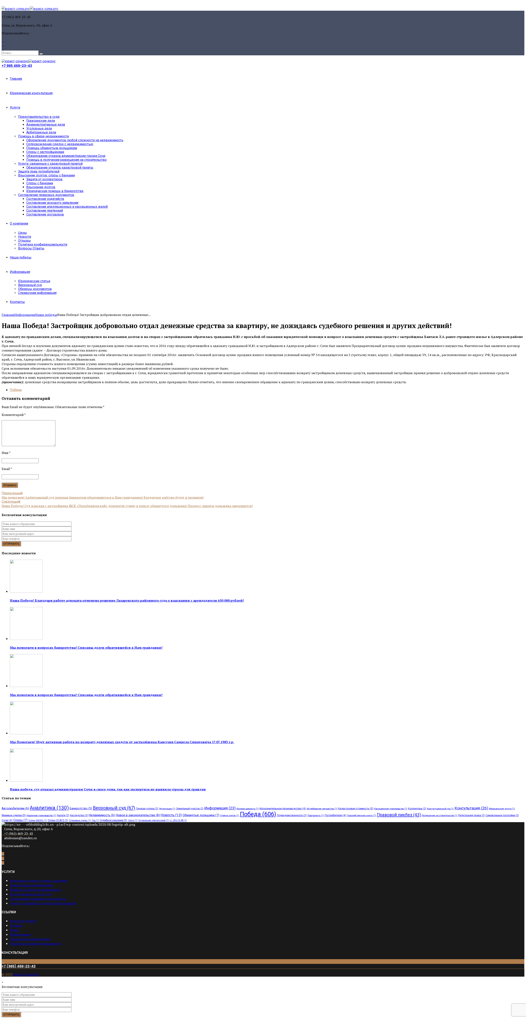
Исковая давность (247, 808)
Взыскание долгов (40, 187)
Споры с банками (39, 183)
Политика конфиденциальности (42, 244)
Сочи (7, 820)
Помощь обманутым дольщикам (51, 148)
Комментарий (14, 414)
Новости (24, 237)
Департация (167, 808)
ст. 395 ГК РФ (178, 820)
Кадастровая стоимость (355, 808)
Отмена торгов (229, 815)
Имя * (6, 452)
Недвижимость (102, 815)
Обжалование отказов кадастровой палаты (59, 167)
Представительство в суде (39, 117)
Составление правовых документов (46, 195)
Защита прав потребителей (38, 171)
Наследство (79, 815)
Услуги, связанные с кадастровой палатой (50, 164)
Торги (132, 820)
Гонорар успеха (147, 808)
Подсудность (315, 815)
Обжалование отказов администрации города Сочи (65, 156)
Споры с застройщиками (45, 152)
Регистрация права (471, 815)
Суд (95, 820)
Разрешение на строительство (439, 815)
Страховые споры (80, 820)
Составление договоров (45, 214)
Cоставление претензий (44, 210)
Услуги (15, 107)
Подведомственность (292, 815)
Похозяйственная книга (361, 815)
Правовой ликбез (399, 814)
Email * (7, 469)
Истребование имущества (322, 808)
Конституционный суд (440, 808)
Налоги (63, 815)
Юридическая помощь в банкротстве (54, 191)
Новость (171, 815)
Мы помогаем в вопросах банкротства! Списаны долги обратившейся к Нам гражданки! (86, 647)
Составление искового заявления (52, 203)
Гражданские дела (40, 121)
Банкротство (81, 808)
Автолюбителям (15, 808)
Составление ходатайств (45, 199)
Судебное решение (113, 820)
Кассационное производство (390, 808)
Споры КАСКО (37, 820)
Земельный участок (189, 808)
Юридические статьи (34, 281)
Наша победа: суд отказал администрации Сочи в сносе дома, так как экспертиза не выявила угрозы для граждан (108, 789)
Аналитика (49, 808)
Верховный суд (30, 285)
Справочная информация (37, 293)
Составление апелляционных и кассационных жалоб (67, 207)
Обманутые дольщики (201, 815)
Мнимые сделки (14, 815)
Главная (16, 79)
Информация (20, 272)
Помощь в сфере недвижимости (43, 136)
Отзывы (24, 241)
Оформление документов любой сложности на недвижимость (74, 140)
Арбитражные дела (41, 132)
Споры (20, 820)
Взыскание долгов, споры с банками (46, 175)
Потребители (335, 815)
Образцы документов (35, 289)
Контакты (17, 302)
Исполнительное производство (283, 808)
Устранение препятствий (153, 820)
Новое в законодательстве (138, 815)
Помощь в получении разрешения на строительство (66, 160)
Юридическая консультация (31, 93)
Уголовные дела (39, 128)
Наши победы (20, 257)
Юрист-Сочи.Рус (26, 974)
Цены (22, 233)
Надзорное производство (41, 815)
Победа (16, 390)
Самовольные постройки (502, 815)
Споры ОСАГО (58, 820)
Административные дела (45, 125)
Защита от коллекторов (44, 179)
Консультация (471, 808)
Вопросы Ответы (31, 248)
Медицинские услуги (502, 808)
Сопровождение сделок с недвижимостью (59, 144)
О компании (19, 223)
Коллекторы (417, 808)
